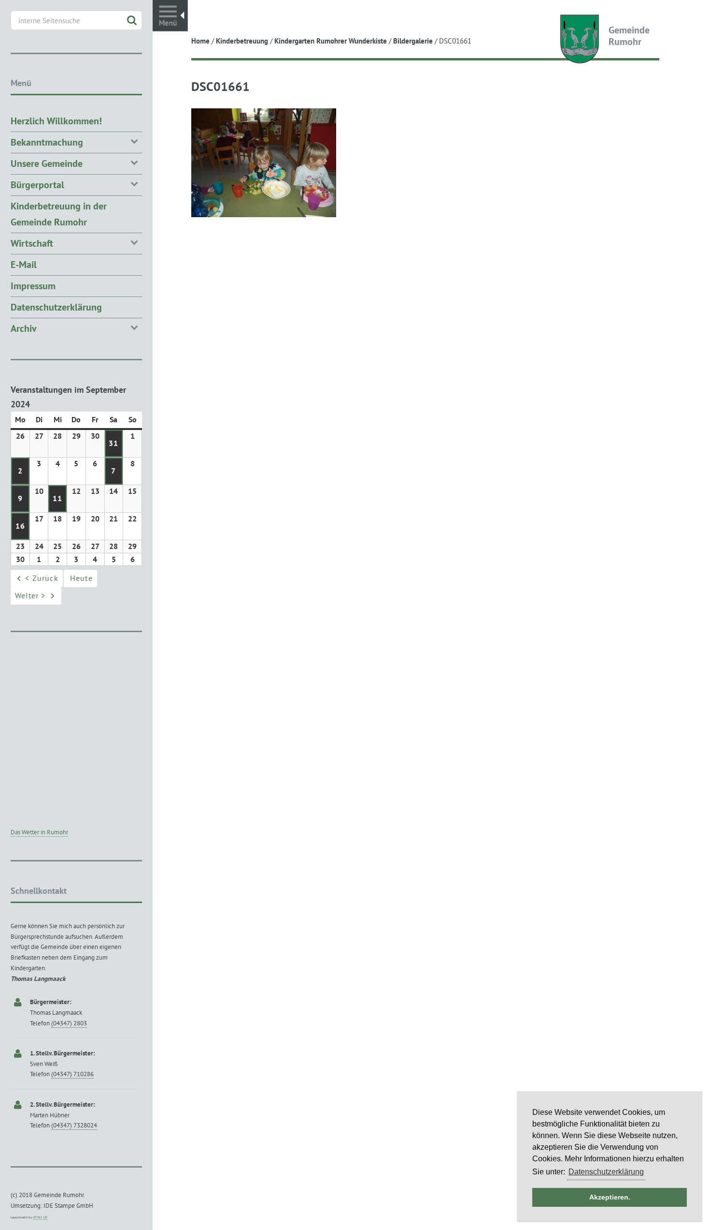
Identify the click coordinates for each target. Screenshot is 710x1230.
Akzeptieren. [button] (609, 1197)
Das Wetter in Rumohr (39, 832)
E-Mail (24, 264)
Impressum (33, 286)
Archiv (24, 328)
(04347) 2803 (69, 1023)
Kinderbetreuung (242, 40)
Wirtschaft (32, 243)
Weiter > (30, 595)
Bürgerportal (37, 184)
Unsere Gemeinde (47, 163)
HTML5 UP (40, 1217)
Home (200, 40)
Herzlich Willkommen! (56, 121)
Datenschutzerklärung (56, 307)
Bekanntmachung (47, 142)
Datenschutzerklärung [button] (606, 1172)
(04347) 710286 (72, 1074)
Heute (81, 578)
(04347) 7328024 (74, 1125)
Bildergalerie (413, 40)
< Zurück (41, 578)
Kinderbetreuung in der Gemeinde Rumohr (59, 214)
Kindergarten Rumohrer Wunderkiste (330, 40)
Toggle (170, 15)
